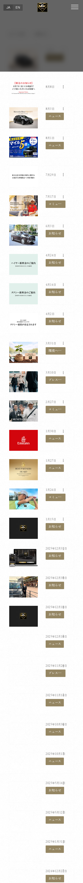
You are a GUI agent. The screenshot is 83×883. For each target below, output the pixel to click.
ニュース (54, 116)
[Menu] (75, 7)
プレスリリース (56, 379)
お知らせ (54, 233)
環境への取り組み (56, 350)
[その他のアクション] (65, 86)
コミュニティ (56, 204)
